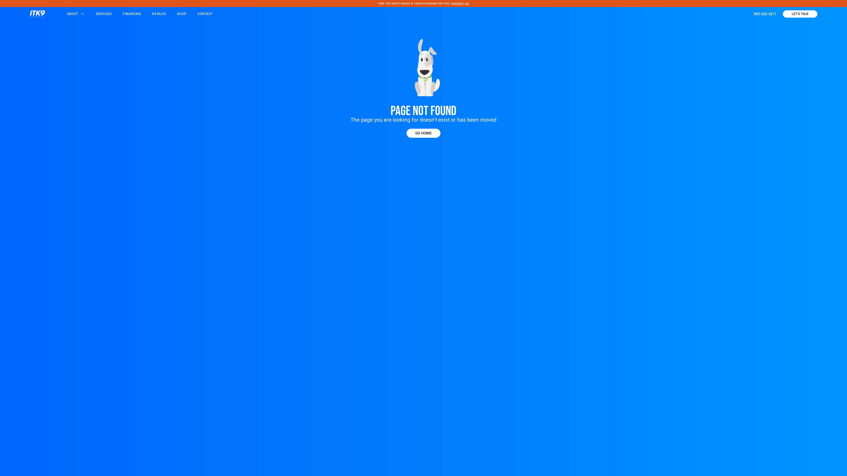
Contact (205, 14)
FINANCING (132, 14)
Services (104, 14)
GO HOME (423, 133)
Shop (181, 14)
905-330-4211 (765, 14)
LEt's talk (800, 14)
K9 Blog (159, 14)
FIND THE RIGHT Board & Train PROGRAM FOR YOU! (423, 3)
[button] (76, 14)
